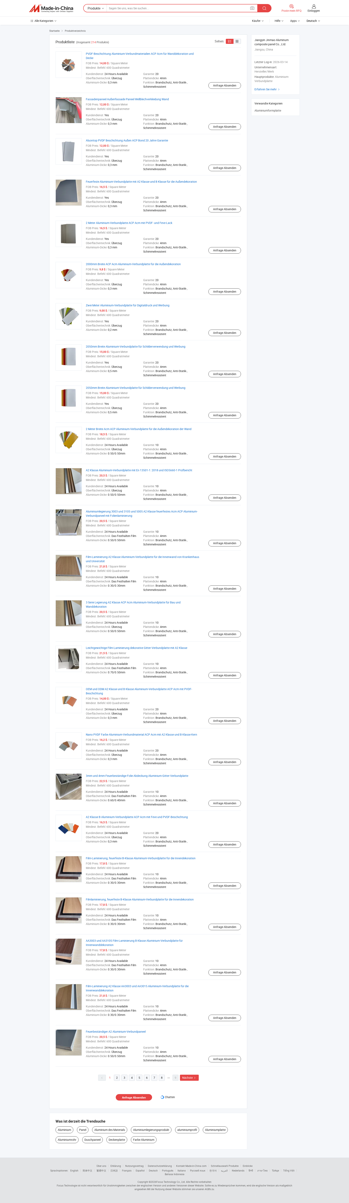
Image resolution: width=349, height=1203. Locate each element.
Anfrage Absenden (224, 85)
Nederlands (238, 1170)
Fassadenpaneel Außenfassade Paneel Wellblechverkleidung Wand (127, 99)
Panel (82, 1130)
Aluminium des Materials (109, 1130)
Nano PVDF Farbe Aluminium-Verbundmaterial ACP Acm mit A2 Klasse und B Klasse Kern (141, 734)
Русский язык (197, 1170)
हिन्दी (251, 1170)
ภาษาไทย (262, 1170)
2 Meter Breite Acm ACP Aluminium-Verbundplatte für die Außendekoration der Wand (138, 429)
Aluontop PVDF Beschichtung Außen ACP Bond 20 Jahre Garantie (127, 140)
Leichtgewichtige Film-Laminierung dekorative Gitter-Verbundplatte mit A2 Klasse (136, 648)
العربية (224, 1170)
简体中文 (87, 1170)
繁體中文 (101, 1170)
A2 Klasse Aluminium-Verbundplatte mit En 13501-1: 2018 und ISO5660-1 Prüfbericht (139, 470)
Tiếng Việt (288, 1170)
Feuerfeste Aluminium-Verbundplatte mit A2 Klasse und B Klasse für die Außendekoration (141, 181)
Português (167, 1170)
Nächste (189, 1078)
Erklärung (115, 1165)
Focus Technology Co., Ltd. (170, 1181)
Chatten (170, 1097)
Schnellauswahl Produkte (225, 1165)
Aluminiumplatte (215, 1130)
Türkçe (275, 1170)
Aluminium (64, 1130)
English (74, 1170)
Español (140, 1170)
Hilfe (277, 21)
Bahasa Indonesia (174, 1174)
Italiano (182, 1170)
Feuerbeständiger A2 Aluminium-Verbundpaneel (116, 1031)
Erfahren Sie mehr (267, 89)
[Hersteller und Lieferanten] (51, 8)
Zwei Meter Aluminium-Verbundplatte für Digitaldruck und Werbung (127, 305)
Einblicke (247, 1165)
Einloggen (314, 11)
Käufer (256, 21)
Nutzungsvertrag (134, 1165)
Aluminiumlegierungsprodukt (151, 1130)
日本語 (114, 1170)
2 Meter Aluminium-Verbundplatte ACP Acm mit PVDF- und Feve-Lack (129, 223)
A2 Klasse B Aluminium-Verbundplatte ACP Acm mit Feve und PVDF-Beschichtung (137, 817)
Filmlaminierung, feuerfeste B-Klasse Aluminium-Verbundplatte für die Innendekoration (140, 899)
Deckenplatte (117, 1140)
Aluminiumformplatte (267, 110)
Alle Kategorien (44, 21)
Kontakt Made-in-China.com (191, 1165)
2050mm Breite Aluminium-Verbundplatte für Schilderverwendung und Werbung (135, 346)
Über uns (101, 1165)
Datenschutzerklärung (160, 1165)
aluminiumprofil (187, 1130)
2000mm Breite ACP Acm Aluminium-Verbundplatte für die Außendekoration (133, 264)
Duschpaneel (92, 1140)
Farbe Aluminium (143, 1140)
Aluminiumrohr (67, 1140)
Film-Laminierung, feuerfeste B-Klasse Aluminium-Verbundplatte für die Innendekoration (141, 858)
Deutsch (153, 1170)
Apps (293, 21)
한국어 (213, 1170)
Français (126, 1170)
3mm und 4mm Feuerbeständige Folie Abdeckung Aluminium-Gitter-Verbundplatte (137, 776)
